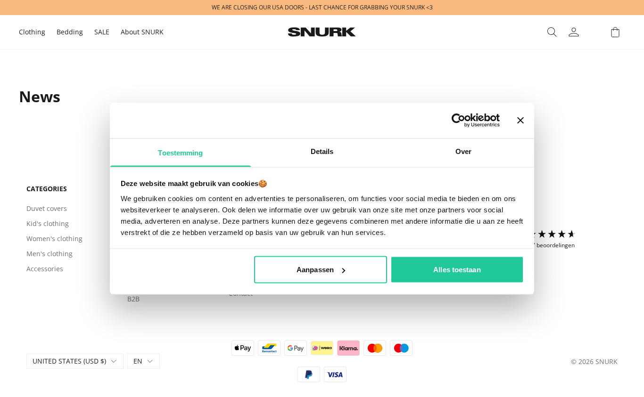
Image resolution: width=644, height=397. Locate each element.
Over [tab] (463, 151)
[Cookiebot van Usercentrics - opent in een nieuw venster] (458, 120)
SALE (101, 31)
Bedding (70, 31)
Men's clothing (49, 253)
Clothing (32, 31)
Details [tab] (322, 151)
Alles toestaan (456, 270)
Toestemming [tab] (180, 152)
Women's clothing (54, 238)
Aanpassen (315, 270)
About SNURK (142, 31)
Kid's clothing (47, 223)
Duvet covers (46, 208)
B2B (133, 298)
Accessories (44, 268)
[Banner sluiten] (520, 120)
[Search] (552, 32)
